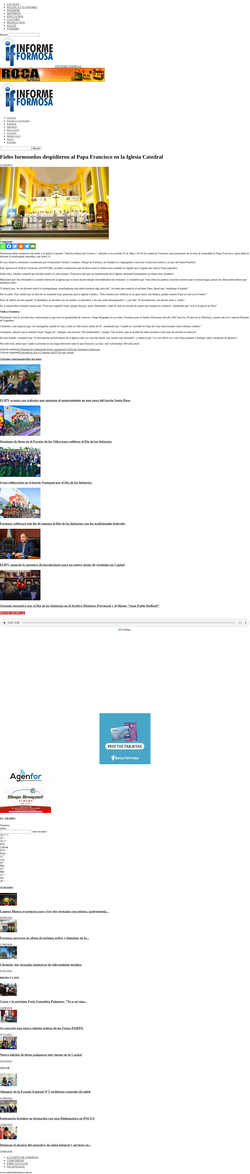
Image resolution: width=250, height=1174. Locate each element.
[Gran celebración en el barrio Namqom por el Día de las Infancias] (20, 475)
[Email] (33, 246)
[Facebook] (9, 246)
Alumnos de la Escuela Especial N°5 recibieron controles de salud (45, 1091)
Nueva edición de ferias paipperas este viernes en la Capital (41, 1055)
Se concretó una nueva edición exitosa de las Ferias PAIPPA (41, 1028)
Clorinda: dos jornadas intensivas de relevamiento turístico (41, 964)
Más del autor (34, 359)
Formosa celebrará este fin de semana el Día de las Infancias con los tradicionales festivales (62, 523)
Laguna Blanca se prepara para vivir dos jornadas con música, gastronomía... (54, 911)
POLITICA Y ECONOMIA (22, 7)
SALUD (11, 25)
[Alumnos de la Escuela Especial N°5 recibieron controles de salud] (8, 1085)
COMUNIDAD (15, 1160)
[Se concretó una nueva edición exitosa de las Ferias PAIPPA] (8, 1021)
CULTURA (13, 19)
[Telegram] (27, 246)
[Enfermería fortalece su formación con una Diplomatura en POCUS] (8, 1111)
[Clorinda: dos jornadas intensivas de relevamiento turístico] (8, 958)
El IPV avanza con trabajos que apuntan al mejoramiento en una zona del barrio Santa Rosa (65, 400)
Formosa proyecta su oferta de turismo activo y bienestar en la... (44, 938)
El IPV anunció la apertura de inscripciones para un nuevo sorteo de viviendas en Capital (62, 565)
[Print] (21, 246)
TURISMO (13, 28)
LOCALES (13, 4)
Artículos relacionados (13, 359)
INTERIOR (13, 10)
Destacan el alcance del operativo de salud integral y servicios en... (45, 1145)
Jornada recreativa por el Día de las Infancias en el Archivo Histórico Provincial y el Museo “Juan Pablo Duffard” (79, 606)
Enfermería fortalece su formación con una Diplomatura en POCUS (47, 1118)
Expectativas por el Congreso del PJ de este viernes (46, 352)
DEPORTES (14, 13)
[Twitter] (15, 246)
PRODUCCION (16, 22)
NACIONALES (16, 1166)
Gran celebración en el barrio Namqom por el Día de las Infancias (46, 482)
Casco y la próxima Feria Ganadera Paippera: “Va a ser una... (43, 1001)
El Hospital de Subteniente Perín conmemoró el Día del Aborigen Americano (59, 349)
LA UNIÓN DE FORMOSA (23, 1157)
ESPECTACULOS (17, 1163)
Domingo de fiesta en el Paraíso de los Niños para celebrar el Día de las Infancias (56, 441)
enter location (39, 831)
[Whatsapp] (3, 246)
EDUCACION (15, 16)
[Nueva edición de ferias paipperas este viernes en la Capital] (8, 1048)
